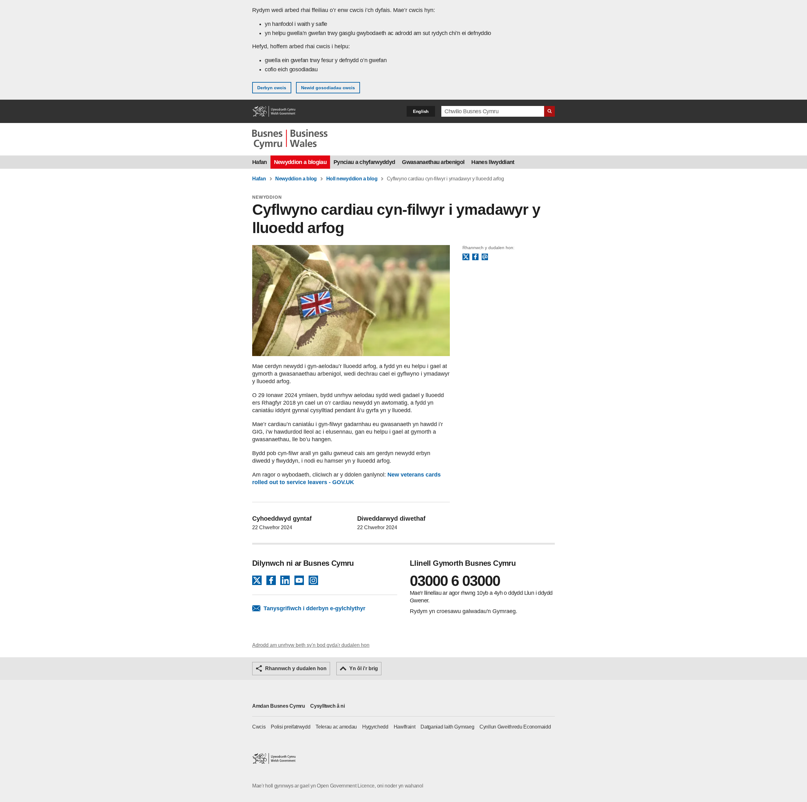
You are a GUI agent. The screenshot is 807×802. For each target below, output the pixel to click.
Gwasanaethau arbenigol (433, 162)
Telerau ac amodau (336, 726)
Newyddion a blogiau (300, 162)
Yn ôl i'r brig (363, 668)
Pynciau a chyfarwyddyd (364, 162)
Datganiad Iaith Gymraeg (447, 726)
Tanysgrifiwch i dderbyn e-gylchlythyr (314, 608)
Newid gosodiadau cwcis (328, 87)
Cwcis (259, 726)
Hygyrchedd (375, 726)
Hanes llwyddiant (492, 162)
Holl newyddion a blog (352, 178)
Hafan (259, 162)
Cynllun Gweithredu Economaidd (515, 726)
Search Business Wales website (549, 111)
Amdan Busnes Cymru (278, 706)
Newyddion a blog (296, 178)
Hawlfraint (404, 726)
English (421, 111)
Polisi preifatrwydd (290, 726)
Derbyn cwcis (271, 87)
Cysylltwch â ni (327, 706)
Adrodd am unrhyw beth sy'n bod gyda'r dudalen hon (310, 645)
